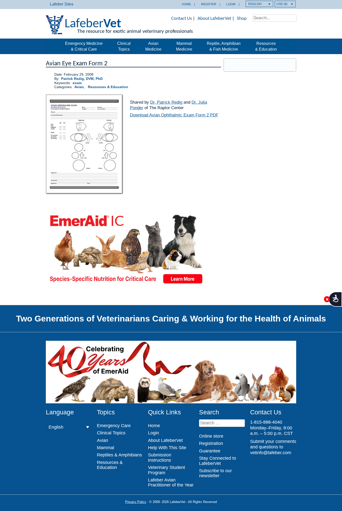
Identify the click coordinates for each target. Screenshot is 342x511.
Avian (79, 87)
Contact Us (181, 18)
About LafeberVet (214, 18)
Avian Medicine (153, 46)
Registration (211, 443)
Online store (211, 436)
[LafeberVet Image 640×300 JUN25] (126, 285)
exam (77, 83)
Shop (242, 18)
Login (231, 4)
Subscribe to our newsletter (215, 473)
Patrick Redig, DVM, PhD (82, 79)
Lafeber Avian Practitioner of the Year (171, 482)
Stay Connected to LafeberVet (217, 461)
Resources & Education (266, 46)
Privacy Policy (135, 502)
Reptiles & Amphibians (119, 454)
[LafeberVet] (55, 31)
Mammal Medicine (184, 46)
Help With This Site (167, 447)
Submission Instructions (159, 457)
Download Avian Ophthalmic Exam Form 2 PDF (174, 115)
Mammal (105, 447)
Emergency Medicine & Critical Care (84, 46)
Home (186, 4)
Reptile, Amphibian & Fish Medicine (224, 46)
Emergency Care (114, 425)
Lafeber (93, 24)
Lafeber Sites (61, 4)
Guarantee (209, 450)
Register (208, 4)
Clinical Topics (124, 46)
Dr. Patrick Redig (166, 102)
